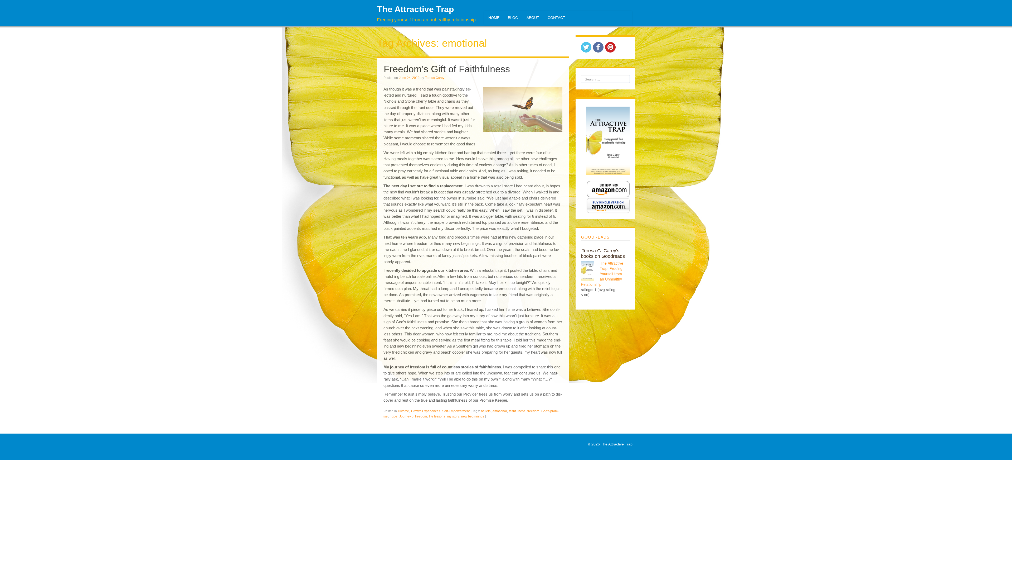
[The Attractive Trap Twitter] (586, 47)
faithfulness (517, 411)
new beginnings (472, 416)
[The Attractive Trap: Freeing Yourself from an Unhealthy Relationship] (590, 271)
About (533, 18)
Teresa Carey (434, 78)
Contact (556, 18)
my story (453, 416)
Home (493, 18)
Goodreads (595, 237)
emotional (500, 411)
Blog (513, 18)
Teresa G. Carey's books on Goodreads (603, 253)
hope (393, 416)
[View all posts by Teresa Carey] (448, 78)
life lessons (437, 416)
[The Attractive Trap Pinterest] (610, 47)
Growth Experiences (425, 411)
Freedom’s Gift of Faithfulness (447, 69)
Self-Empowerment (456, 411)
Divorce (403, 411)
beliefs (485, 411)
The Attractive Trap (415, 9)
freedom (533, 411)
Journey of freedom (413, 416)
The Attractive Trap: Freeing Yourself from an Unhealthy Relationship (602, 273)
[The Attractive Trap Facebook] (598, 47)
